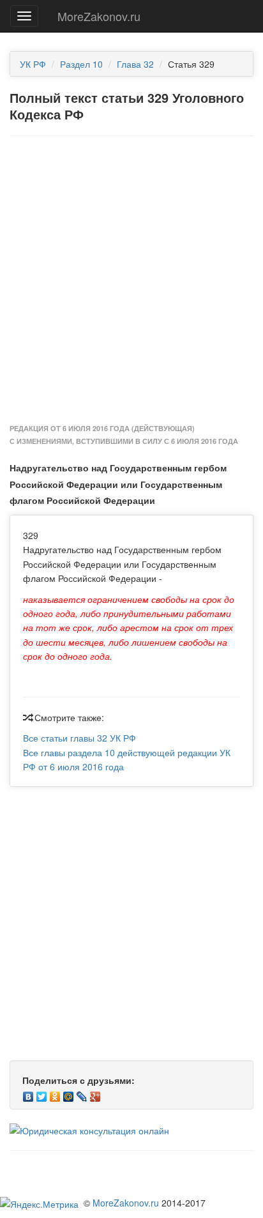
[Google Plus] (95, 1093)
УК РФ (33, 63)
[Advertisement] (131, 280)
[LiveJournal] (82, 1093)
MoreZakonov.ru (98, 16)
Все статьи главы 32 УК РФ (79, 737)
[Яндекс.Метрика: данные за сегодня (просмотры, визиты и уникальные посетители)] (39, 1204)
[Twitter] (42, 1093)
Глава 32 (135, 63)
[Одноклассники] (55, 1093)
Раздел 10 (81, 63)
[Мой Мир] (68, 1093)
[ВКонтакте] (28, 1093)
